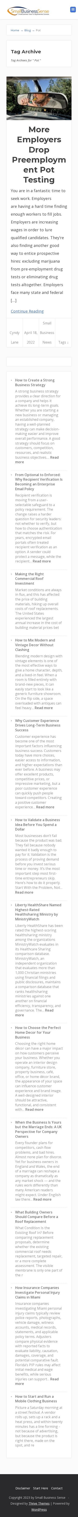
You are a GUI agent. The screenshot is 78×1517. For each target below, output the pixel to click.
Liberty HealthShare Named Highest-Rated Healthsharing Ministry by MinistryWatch (38, 912)
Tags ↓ (63, 342)
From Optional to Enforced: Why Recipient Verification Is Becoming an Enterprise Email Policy (39, 481)
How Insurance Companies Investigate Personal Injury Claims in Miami (37, 1292)
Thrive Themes (39, 1503)
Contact (57, 1488)
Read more (42, 561)
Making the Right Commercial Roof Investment (29, 579)
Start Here (40, 1488)
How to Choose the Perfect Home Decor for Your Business (38, 1032)
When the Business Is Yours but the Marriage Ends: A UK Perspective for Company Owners (38, 1129)
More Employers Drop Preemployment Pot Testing (39, 154)
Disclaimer (22, 1488)
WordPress (39, 1509)
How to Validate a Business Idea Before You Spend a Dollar (37, 824)
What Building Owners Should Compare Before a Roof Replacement (36, 1217)
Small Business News (47, 333)
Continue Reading (27, 311)
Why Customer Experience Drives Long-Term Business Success (37, 725)
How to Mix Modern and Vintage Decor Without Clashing (35, 645)
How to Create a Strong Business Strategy (35, 382)
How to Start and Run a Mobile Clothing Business (36, 1399)
